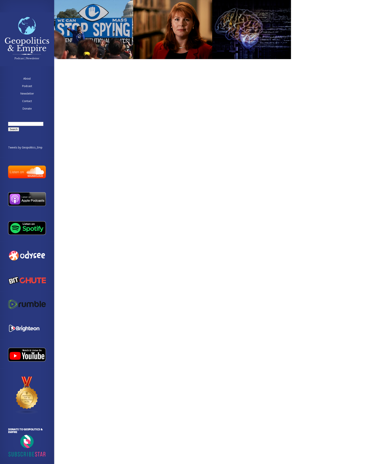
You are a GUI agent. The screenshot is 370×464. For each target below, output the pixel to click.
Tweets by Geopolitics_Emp (25, 147)
